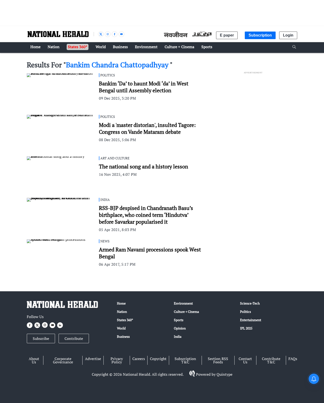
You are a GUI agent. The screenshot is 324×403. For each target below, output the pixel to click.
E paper (227, 35)
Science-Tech (250, 303)
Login (288, 35)
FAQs (292, 358)
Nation (122, 311)
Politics (245, 311)
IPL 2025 (246, 328)
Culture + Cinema (186, 311)
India (177, 336)
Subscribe (41, 338)
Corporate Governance (63, 360)
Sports (178, 320)
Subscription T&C (185, 360)
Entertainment (250, 320)
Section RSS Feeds (218, 360)
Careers (138, 358)
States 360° (125, 320)
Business (123, 336)
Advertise (93, 358)
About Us (34, 360)
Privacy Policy (117, 360)
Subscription (260, 35)
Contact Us (245, 360)
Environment (183, 303)
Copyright (158, 358)
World (121, 328)
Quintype (224, 374)
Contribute (74, 338)
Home (121, 303)
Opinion (180, 328)
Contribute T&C (271, 360)
